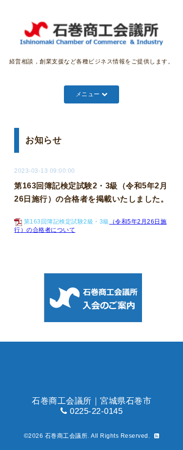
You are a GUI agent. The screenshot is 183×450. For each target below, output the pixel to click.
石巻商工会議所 (66, 435)
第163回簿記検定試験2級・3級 (66, 221)
